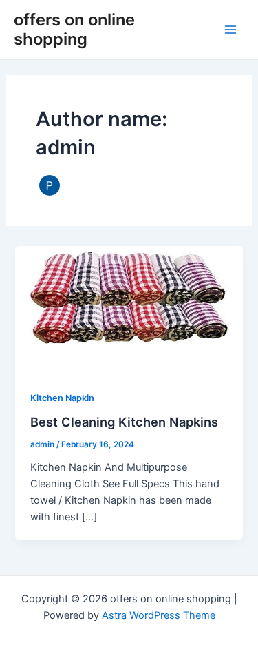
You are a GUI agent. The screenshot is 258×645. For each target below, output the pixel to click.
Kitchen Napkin (62, 398)
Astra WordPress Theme (158, 615)
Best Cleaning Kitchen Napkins (124, 421)
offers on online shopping (74, 29)
